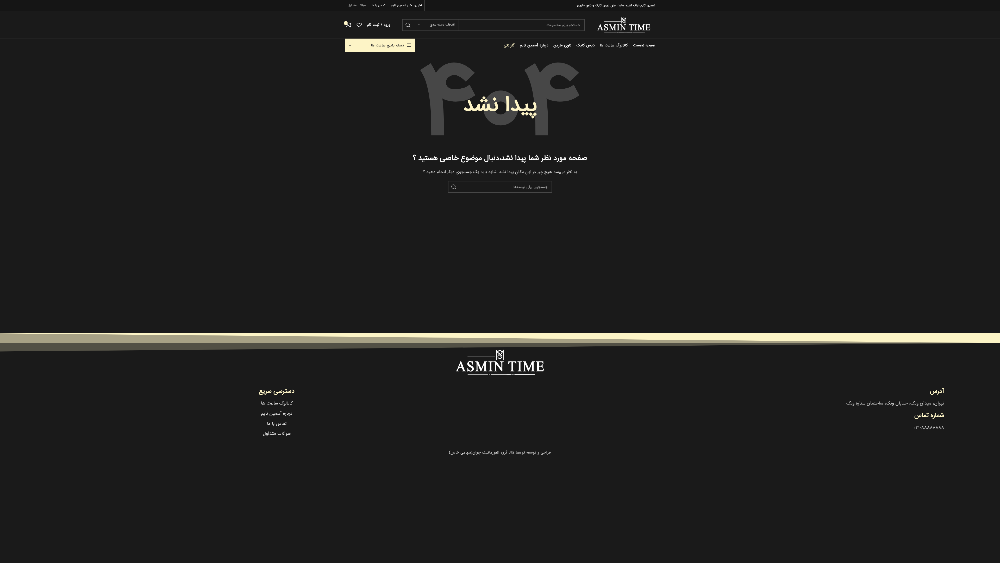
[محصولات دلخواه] (359, 25)
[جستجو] (408, 25)
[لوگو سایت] (623, 25)
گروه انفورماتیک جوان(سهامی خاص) (481, 452)
